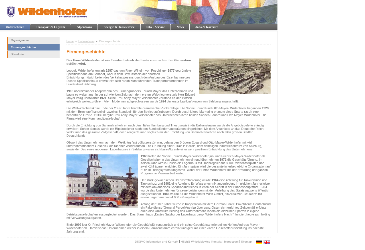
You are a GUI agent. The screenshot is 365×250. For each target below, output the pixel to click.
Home (70, 41)
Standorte (17, 54)
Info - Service (155, 27)
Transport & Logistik (50, 27)
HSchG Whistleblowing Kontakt (201, 241)
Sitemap (246, 241)
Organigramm (20, 40)
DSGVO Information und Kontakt (156, 241)
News (180, 27)
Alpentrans (84, 27)
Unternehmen (15, 27)
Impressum (231, 241)
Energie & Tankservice (119, 27)
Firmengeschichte (23, 47)
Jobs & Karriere (206, 27)
